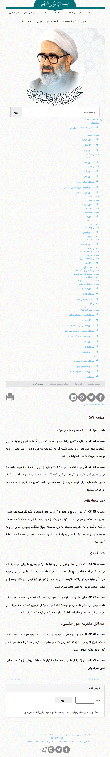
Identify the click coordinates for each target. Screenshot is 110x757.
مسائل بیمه (94, 224)
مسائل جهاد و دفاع (85, 182)
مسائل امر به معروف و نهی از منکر (79, 187)
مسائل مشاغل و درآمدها (87, 270)
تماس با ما (27, 21)
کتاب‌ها (57, 13)
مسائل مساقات (92, 212)
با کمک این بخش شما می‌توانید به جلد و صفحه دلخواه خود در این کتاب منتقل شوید (61, 712)
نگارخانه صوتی (70, 21)
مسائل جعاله (93, 221)
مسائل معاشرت (92, 277)
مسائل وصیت (88, 341)
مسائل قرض (88, 232)
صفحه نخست (94, 13)
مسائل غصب (88, 320)
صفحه (97, 700)
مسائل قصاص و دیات (84, 366)
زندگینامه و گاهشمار (74, 13)
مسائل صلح (93, 200)
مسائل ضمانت (87, 244)
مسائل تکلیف (93, 131)
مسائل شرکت (88, 205)
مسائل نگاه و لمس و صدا (87, 280)
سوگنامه (45, 13)
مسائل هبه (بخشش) (89, 258)
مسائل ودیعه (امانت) (89, 251)
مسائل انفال (93, 166)
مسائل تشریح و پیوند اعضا (82, 371)
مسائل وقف (89, 263)
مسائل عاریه (93, 255)
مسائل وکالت (92, 227)
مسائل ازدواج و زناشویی (83, 289)
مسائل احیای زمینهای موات (81, 315)
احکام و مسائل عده (85, 299)
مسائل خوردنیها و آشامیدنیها (80, 336)
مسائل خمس (88, 162)
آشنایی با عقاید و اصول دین (81, 128)
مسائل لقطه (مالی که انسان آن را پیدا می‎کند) (74, 325)
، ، (62, 734)
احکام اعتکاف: (92, 158)
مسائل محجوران (91, 267)
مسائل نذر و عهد (91, 307)
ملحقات (90, 377)
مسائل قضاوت (87, 352)
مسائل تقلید (93, 135)
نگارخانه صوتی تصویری (47, 21)
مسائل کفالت (93, 248)
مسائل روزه (88, 150)
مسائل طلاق (88, 294)
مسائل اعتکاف (92, 154)
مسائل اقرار (94, 303)
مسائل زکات (88, 171)
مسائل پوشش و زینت (89, 284)
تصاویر (85, 21)
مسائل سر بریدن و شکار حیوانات (79, 331)
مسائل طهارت (87, 140)
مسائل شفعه (93, 196)
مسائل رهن (93, 236)
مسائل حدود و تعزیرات (83, 361)
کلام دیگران (14, 13)
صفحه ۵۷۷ (15, 679)
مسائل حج (89, 176)
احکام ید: (95, 356)
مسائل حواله (93, 239)
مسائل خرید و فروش (84, 192)
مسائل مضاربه (92, 208)
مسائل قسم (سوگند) (90, 310)
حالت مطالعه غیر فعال (94, 404)
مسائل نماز (89, 145)
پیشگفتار (95, 123)
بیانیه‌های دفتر (30, 13)
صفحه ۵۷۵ (94, 679)
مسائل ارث (89, 347)
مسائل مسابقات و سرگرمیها (86, 274)
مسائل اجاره (88, 217)
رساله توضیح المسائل (92, 119)
